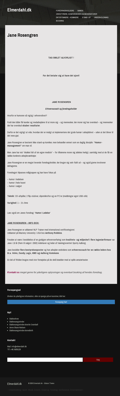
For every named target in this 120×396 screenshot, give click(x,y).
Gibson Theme (49, 383)
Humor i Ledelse (42, 212)
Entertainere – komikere (67, 17)
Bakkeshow (14, 318)
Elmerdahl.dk (19, 10)
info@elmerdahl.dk (19, 346)
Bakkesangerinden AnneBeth (21, 330)
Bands (80, 10)
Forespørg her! (61, 302)
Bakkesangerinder (17, 321)
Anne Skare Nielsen (17, 327)
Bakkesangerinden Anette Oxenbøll (24, 324)
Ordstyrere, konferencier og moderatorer (76, 14)
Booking (60, 21)
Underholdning (101, 17)
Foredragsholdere (65, 10)
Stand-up (86, 17)
